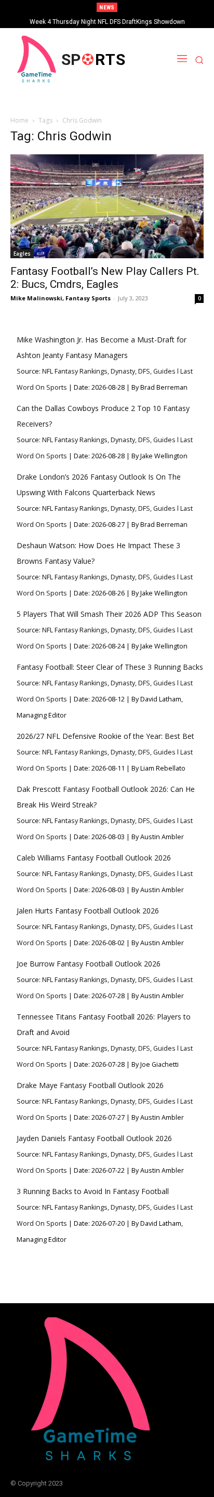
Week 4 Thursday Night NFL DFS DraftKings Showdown (107, 21)
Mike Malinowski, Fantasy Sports (60, 298)
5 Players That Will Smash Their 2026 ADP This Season (109, 614)
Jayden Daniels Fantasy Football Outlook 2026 (94, 1138)
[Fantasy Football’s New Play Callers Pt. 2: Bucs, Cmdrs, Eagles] (107, 206)
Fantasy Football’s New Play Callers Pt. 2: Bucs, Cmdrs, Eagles (104, 277)
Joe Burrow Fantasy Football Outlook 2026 (88, 964)
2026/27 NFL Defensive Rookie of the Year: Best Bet (105, 736)
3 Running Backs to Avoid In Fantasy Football (93, 1191)
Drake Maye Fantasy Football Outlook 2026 (90, 1085)
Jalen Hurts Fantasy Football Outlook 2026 (88, 911)
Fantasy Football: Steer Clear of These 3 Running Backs (110, 667)
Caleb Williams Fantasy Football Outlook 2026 (94, 858)
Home (19, 120)
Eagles (22, 253)
